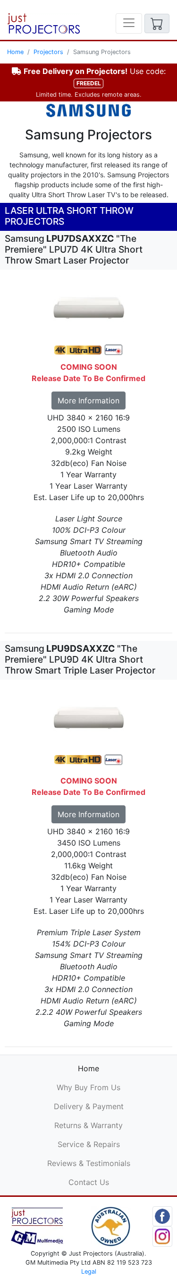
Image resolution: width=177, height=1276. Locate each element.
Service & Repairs (89, 1144)
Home (15, 51)
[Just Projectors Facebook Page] (162, 1215)
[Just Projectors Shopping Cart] (156, 23)
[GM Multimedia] (37, 1225)
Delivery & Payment (89, 1106)
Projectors (48, 51)
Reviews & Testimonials (88, 1163)
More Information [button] (88, 400)
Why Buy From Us (88, 1087)
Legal (88, 1271)
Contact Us (88, 1182)
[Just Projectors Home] (44, 23)
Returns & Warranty (88, 1125)
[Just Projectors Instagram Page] (162, 1235)
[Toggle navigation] (129, 23)
